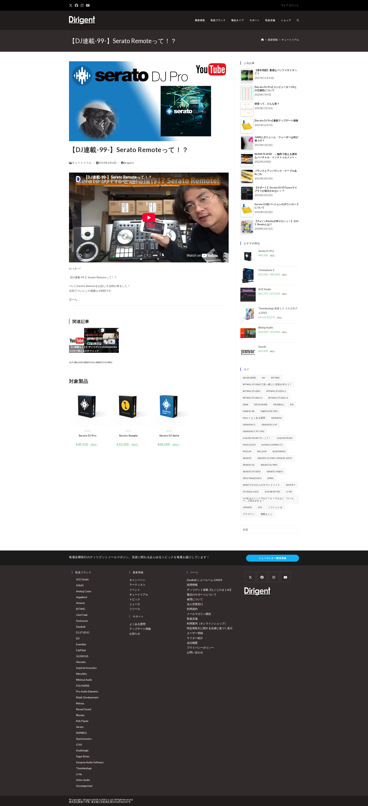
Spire (270, 478)
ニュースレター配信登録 (272, 558)
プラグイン (249, 514)
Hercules (81, 661)
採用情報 (192, 584)
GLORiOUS (82, 656)
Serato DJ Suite (169, 435)
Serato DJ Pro (104, 362)
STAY (79, 744)
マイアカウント (290, 5)
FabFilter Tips (269, 411)
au (263, 377)
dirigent (129, 162)
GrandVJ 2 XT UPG (253, 431)
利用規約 (192, 608)
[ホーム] (262, 39)
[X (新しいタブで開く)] (71, 5)
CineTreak (82, 614)
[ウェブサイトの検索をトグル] (298, 20)
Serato (87, 430)
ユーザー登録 (195, 633)
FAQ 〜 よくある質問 (254, 417)
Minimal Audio (84, 679)
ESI (291, 404)
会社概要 (192, 642)
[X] (250, 577)
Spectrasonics (252, 478)
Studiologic (251, 491)
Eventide (81, 644)
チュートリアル (290, 39)
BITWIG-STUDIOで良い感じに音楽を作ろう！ (267, 384)
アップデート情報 (140, 628)
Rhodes (80, 715)
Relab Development (87, 697)
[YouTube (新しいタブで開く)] (88, 5)
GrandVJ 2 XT (269, 424)
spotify (290, 484)
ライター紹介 (195, 638)
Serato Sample (128, 435)
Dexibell (279, 404)
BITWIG (275, 377)
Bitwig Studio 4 (278, 397)
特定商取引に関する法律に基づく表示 (209, 628)
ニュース (134, 604)
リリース (134, 608)
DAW (245, 404)
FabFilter (249, 411)
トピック (134, 599)
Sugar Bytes (272, 491)
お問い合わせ (195, 652)
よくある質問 (137, 624)
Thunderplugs (84, 768)
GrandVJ (276, 417)
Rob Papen (279, 451)
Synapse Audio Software (90, 762)
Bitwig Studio (251, 391)
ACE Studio (82, 579)
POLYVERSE (83, 685)
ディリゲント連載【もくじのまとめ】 (209, 589)
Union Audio (83, 779)
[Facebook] (262, 577)
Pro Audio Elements (87, 691)
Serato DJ (89, 362)
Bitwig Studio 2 (276, 391)
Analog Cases (83, 591)
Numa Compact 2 (272, 444)
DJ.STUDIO (82, 632)
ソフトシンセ (275, 507)
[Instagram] (273, 577)
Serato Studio (252, 471)
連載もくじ (267, 514)
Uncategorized (84, 785)
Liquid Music (285, 438)
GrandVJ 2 (249, 424)
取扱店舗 (192, 618)
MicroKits (81, 673)
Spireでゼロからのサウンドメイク (261, 484)
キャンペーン (137, 580)
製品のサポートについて (201, 594)
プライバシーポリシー (200, 647)
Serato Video (275, 471)
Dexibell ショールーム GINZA (204, 580)
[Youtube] (285, 577)
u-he (289, 491)
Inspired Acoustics (86, 667)
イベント (134, 589)
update (247, 507)
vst (260, 507)
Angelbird (249, 377)
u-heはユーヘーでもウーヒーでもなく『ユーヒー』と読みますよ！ (268, 499)
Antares (80, 602)
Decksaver (261, 404)
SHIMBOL (81, 732)
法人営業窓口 (195, 604)
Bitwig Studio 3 (252, 397)
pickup (247, 451)
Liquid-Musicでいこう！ (257, 438)
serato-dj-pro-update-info (274, 458)
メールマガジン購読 (199, 613)
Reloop (78, 362)
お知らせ (134, 633)
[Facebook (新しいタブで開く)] (76, 5)
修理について (195, 599)
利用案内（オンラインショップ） (207, 623)
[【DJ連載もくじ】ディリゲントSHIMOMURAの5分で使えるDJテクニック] (94, 340)
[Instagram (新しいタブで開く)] (82, 5)
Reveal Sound (83, 709)
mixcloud (249, 444)
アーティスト (137, 584)
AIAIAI (80, 585)
